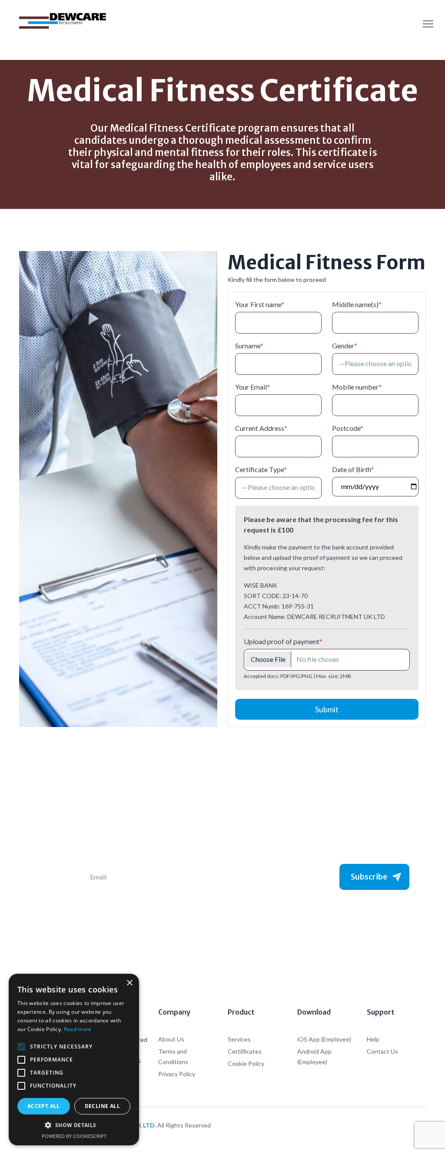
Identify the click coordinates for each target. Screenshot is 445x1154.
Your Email (252, 387)
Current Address (261, 428)
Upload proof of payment (283, 641)
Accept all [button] (43, 1106)
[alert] (74, 1059)
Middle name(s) (357, 304)
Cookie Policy (246, 1063)
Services (239, 1039)
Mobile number (357, 387)
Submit (327, 709)
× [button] (129, 983)
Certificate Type (261, 469)
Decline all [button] (102, 1106)
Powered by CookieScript (74, 1136)
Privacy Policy (176, 1074)
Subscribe (369, 877)
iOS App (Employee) (324, 1039)
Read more (78, 1029)
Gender (344, 345)
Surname (249, 345)
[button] (73, 1125)
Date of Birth (353, 469)
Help (373, 1039)
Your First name (259, 304)
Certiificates (245, 1051)
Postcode (347, 428)
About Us (171, 1039)
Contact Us (382, 1051)
